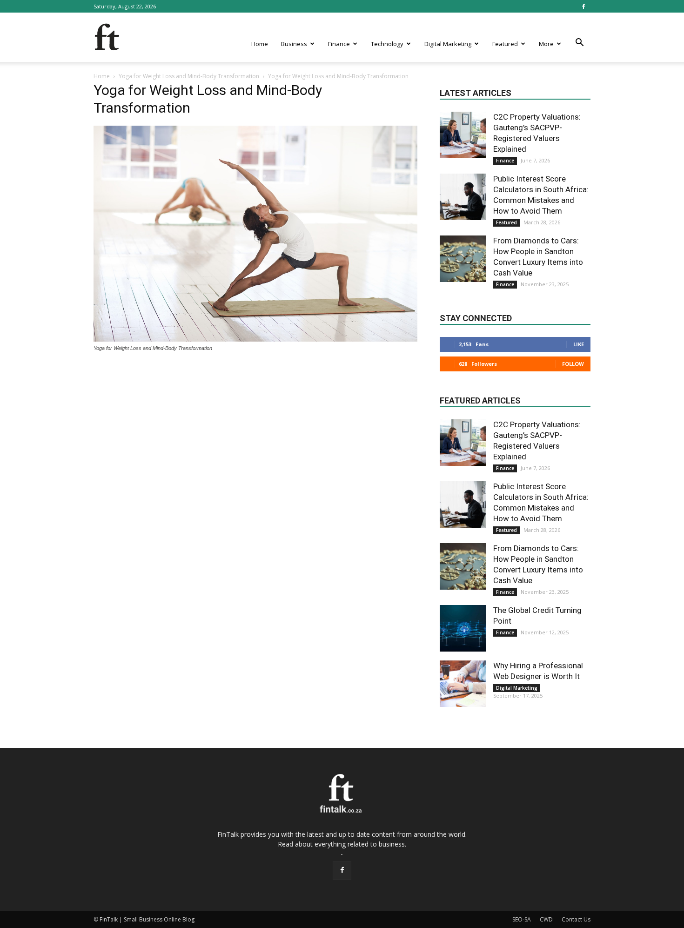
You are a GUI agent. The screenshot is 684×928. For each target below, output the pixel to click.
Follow (573, 363)
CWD (546, 919)
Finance (339, 44)
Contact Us (576, 919)
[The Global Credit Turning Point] (463, 628)
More (546, 44)
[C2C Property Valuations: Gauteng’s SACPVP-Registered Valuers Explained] (463, 135)
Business (294, 44)
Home (259, 44)
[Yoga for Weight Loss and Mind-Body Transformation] (255, 339)
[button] (579, 43)
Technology (387, 44)
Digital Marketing (447, 44)
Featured (505, 44)
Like (578, 344)
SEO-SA (521, 919)
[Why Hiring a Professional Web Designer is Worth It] (463, 683)
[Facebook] (583, 6)
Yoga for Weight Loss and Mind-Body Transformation (189, 76)
